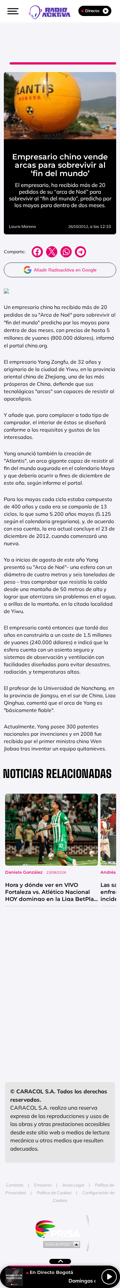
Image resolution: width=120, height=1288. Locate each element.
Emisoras (43, 1184)
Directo (92, 10)
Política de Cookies (54, 1192)
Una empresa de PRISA (60, 1228)
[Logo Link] (52, 11)
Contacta (14, 1184)
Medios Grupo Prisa (60, 1244)
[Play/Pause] (109, 1276)
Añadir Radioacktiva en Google (65, 269)
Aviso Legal (73, 1184)
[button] (12, 11)
